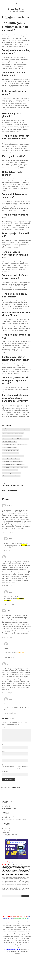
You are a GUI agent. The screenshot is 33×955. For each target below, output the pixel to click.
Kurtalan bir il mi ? (6, 823)
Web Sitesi (4, 758)
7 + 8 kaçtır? (5, 771)
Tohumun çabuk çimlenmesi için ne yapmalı (12, 461)
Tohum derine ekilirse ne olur (9, 447)
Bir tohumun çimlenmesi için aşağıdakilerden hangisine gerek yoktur (15, 429)
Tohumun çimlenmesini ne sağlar (10, 470)
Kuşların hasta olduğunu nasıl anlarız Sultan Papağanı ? (14, 819)
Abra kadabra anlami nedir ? (8, 830)
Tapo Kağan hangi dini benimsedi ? (9, 834)
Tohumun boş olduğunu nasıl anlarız (11, 458)
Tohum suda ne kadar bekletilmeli (10, 453)
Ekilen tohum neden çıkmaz (9, 438)
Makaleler (9, 425)
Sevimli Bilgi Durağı (16, 9)
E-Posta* (4, 751)
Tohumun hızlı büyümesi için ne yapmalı (11, 473)
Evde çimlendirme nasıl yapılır (9, 441)
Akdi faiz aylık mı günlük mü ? (8, 805)
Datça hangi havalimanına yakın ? (9, 816)
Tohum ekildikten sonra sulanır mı (10, 450)
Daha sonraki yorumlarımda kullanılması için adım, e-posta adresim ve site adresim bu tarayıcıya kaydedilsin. (15, 767)
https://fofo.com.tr (5, 789)
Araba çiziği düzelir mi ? (7, 801)
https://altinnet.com (5, 787)
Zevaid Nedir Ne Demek (9, 490)
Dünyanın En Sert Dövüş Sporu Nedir (13, 485)
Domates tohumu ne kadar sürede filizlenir (12, 436)
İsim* (3, 744)
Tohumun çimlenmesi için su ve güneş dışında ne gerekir (15, 467)
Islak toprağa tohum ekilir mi (9, 444)
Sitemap (13, 789)
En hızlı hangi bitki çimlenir (22, 438)
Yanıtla (11, 532)
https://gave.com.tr (17, 787)
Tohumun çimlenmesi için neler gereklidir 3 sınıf (13, 464)
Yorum (3, 727)
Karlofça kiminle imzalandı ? (8, 827)
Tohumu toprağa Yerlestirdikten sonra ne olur (13, 456)
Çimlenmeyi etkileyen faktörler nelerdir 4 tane (13, 433)
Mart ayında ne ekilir (22, 444)
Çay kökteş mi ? (5, 812)
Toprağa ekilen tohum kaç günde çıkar (11, 475)
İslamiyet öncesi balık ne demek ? (9, 808)
